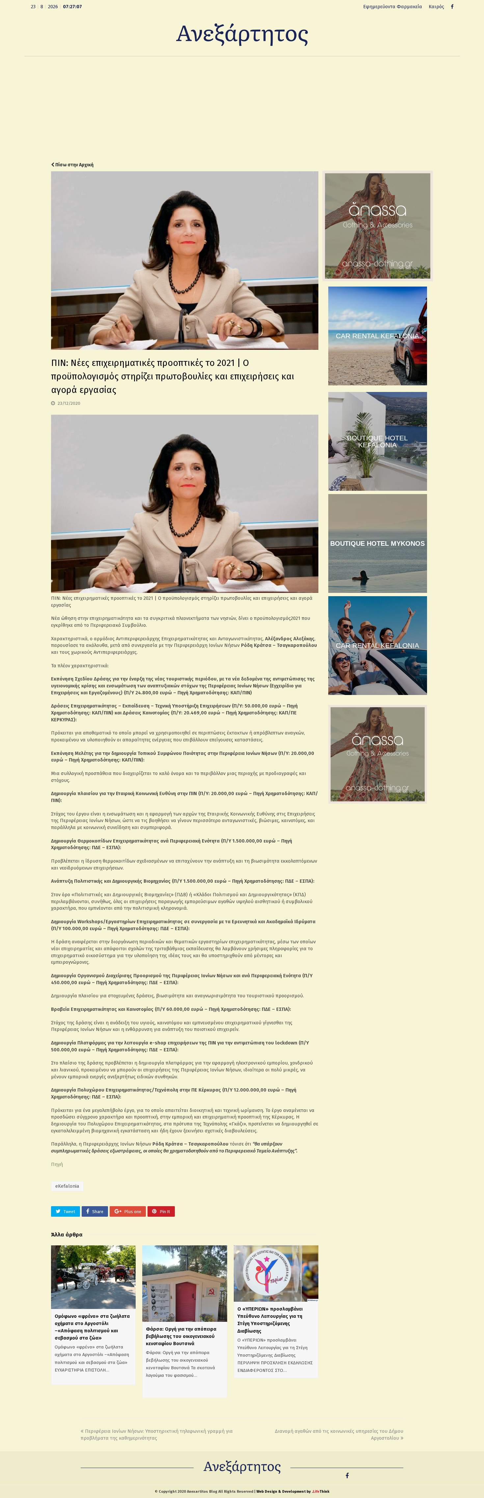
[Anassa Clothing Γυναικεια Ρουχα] (377, 280)
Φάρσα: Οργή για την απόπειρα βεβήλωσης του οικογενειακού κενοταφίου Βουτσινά (181, 1336)
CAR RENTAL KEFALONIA (377, 336)
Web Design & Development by (292, 1491)
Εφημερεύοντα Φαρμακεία (392, 7)
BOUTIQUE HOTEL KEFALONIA (377, 441)
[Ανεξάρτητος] (242, 34)
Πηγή (57, 1164)
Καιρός (436, 7)
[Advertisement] (242, 109)
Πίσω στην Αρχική (74, 165)
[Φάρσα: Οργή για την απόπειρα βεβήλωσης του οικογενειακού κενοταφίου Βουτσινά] (184, 1283)
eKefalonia (67, 1186)
